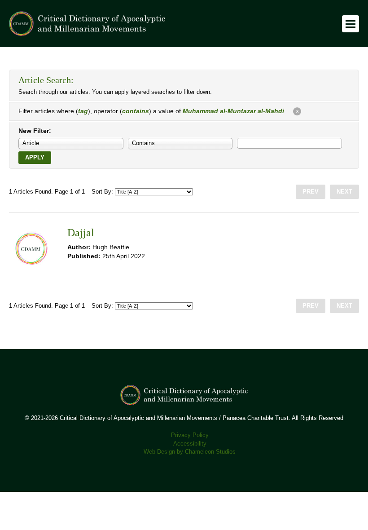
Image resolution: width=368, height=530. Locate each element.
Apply (34, 158)
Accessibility (189, 444)
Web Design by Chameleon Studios (190, 452)
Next (344, 192)
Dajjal (80, 232)
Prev (310, 192)
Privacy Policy (190, 435)
